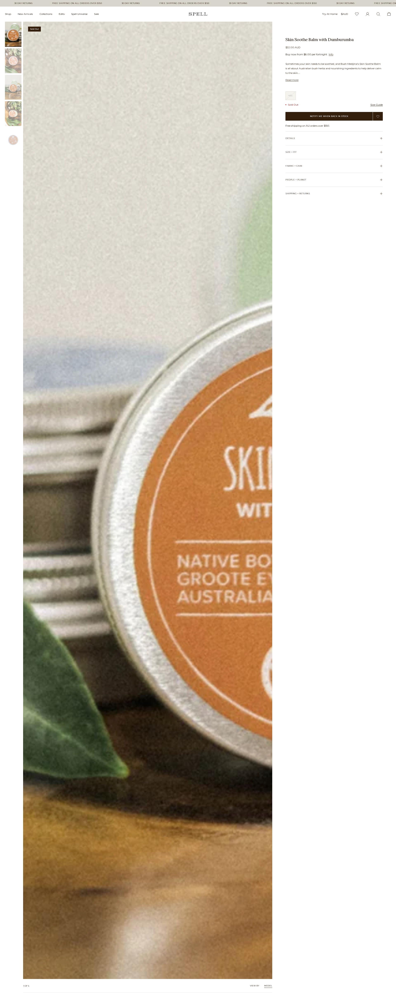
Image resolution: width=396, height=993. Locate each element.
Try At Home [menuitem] (329, 13)
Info (331, 54)
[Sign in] (367, 14)
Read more (291, 79)
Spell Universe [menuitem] (79, 13)
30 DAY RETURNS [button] (23, 3)
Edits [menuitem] (62, 13)
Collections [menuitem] (45, 13)
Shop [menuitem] (8, 13)
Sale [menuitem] (96, 13)
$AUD (344, 13)
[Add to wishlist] (378, 116)
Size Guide (376, 104)
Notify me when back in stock (329, 116)
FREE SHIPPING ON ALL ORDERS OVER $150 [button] (77, 3)
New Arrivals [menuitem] (25, 13)
